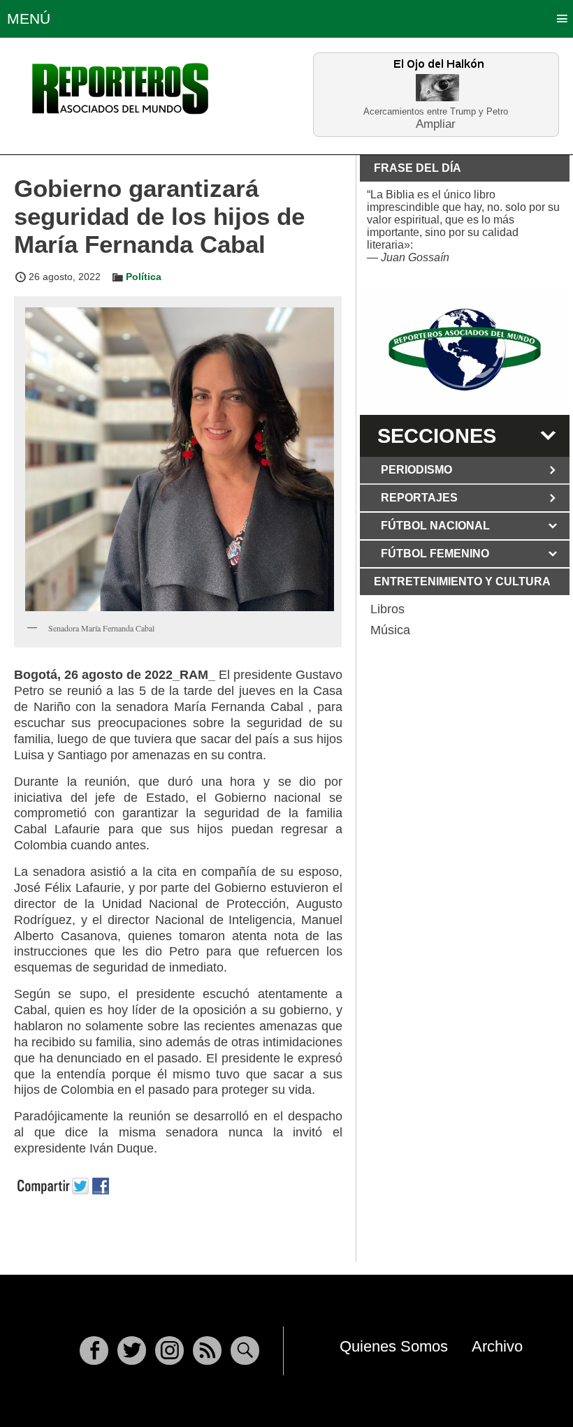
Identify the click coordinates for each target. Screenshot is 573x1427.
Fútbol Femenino (435, 553)
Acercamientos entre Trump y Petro (435, 111)
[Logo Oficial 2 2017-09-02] (465, 349)
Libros (387, 609)
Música (390, 630)
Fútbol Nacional (435, 526)
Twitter (131, 1350)
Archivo (497, 1346)
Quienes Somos (394, 1346)
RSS (207, 1350)
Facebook (94, 1350)
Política (143, 276)
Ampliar (436, 123)
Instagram (169, 1350)
